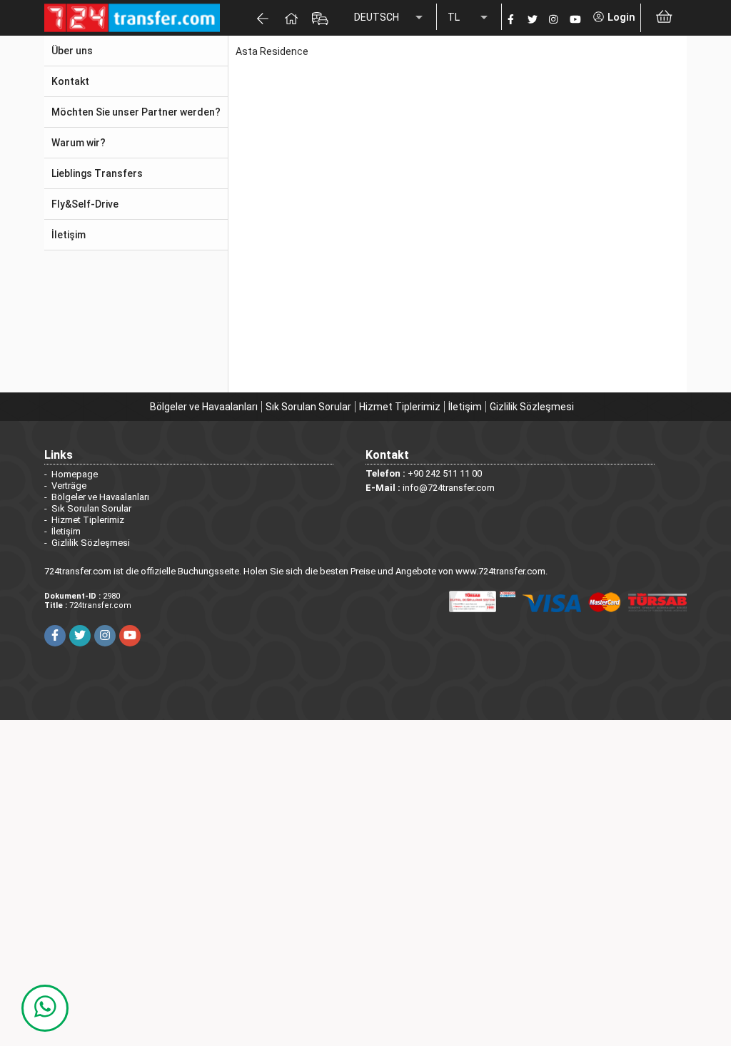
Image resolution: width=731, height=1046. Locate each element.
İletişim (465, 406)
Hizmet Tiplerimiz (399, 406)
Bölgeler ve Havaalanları (204, 406)
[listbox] (389, 18)
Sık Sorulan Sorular (308, 406)
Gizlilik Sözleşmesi (532, 406)
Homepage (74, 474)
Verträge (68, 485)
